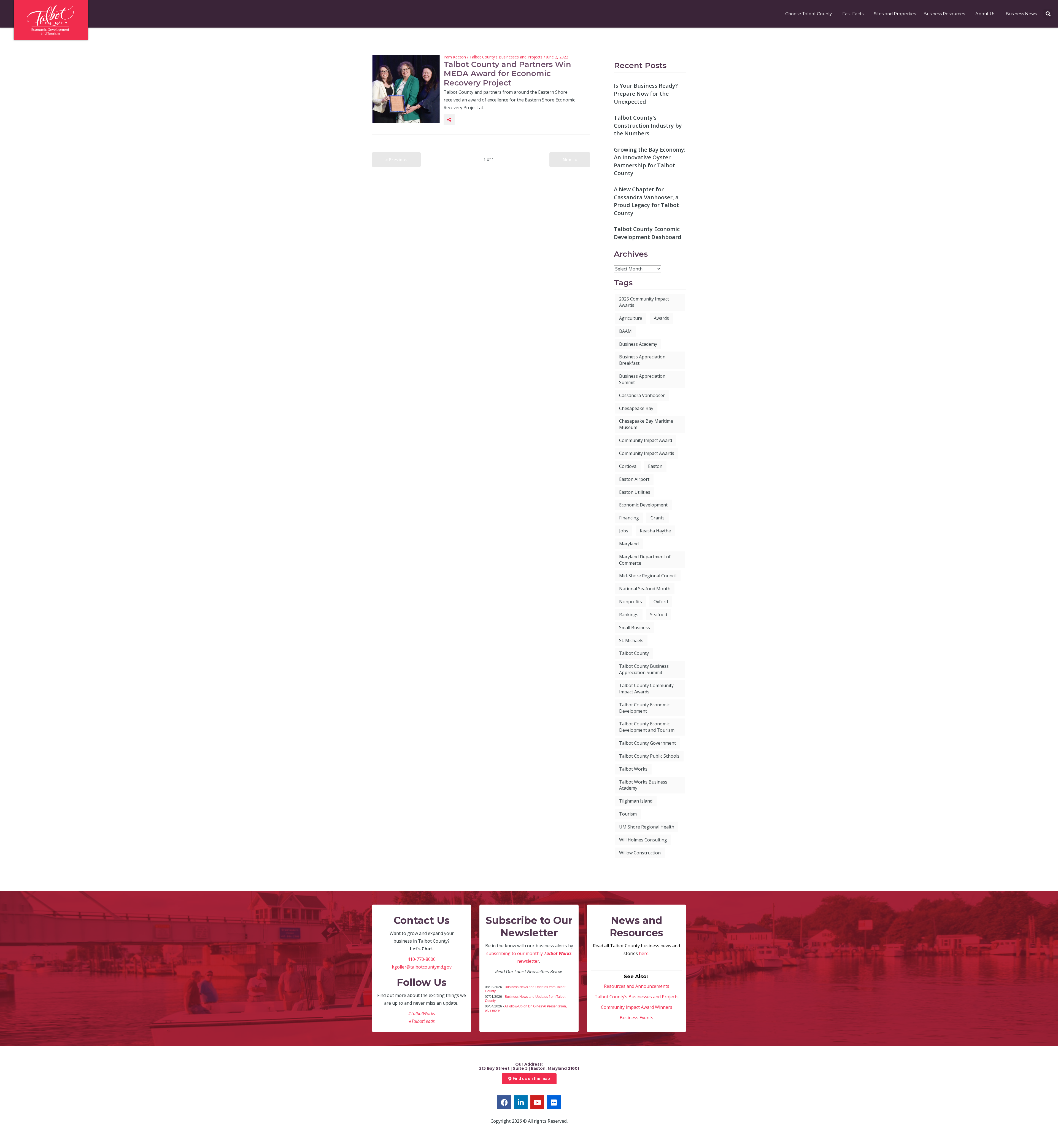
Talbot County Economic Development (644, 708)
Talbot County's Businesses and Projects (506, 57)
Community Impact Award (645, 440)
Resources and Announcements (636, 986)
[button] (1047, 13)
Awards (661, 318)
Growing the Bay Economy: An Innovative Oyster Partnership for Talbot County (649, 161)
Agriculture (630, 318)
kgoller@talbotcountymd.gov (422, 967)
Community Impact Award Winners (636, 1007)
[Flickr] (554, 1102)
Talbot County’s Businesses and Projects (637, 997)
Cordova (627, 466)
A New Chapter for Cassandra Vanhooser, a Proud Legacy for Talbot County (646, 201)
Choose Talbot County (808, 13)
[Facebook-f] (504, 1102)
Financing (629, 518)
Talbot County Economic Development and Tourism (646, 727)
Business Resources (944, 13)
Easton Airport (634, 479)
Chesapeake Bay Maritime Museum (646, 424)
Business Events (636, 1018)
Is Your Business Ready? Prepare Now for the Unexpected (646, 93)
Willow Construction (640, 853)
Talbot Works (633, 769)
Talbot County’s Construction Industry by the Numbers (648, 125)
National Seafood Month (644, 589)
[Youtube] (537, 1102)
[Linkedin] (521, 1102)
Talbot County (634, 653)
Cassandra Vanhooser (642, 395)
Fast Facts (852, 13)
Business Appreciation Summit (642, 379)
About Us (985, 13)
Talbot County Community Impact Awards (646, 688)
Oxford (661, 602)
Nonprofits (630, 602)
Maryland (629, 544)
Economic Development (643, 505)
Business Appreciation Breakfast (642, 360)
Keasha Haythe (655, 531)
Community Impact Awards (646, 453)
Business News (1021, 13)
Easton (655, 466)
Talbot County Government (647, 743)
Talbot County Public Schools (649, 756)
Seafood (658, 615)
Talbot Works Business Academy (643, 785)
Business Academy (638, 344)
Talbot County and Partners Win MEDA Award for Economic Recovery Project (507, 73)
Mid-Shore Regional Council (647, 576)
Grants (658, 518)
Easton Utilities (634, 492)
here (644, 953)
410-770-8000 (421, 959)
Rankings (628, 615)
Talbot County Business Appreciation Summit (644, 669)
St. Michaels (631, 640)
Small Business (634, 627)
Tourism (628, 814)
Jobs (623, 531)
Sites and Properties (895, 13)
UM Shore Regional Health (646, 827)
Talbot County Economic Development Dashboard (647, 233)
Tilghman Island (635, 801)
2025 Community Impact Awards (644, 302)
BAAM (625, 331)
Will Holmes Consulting (643, 840)
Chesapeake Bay (636, 408)
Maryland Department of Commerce (645, 560)
